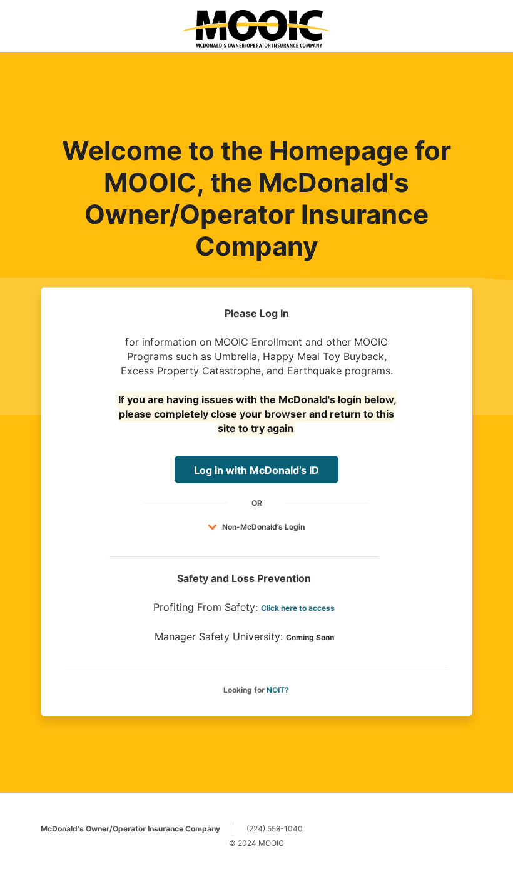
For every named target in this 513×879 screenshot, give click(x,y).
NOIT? (278, 690)
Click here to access (298, 608)
